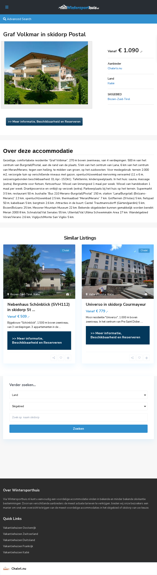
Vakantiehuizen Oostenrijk (19, 528)
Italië (111, 83)
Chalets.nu (115, 68)
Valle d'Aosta (97, 294)
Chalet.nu (18, 569)
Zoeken (78, 429)
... (60, 327)
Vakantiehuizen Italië (16, 552)
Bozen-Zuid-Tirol (119, 99)
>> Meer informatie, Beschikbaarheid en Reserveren (44, 122)
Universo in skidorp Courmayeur (116, 304)
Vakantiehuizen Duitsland (19, 540)
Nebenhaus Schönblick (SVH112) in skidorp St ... (38, 307)
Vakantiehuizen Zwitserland (20, 534)
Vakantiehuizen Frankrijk (18, 546)
